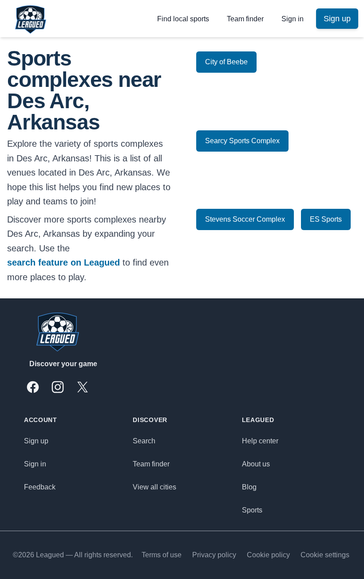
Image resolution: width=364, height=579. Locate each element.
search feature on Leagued (63, 262)
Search (144, 441)
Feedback (39, 487)
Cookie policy (268, 555)
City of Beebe (226, 62)
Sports (252, 510)
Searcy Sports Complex (242, 141)
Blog (249, 487)
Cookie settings (325, 555)
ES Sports (326, 219)
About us (256, 464)
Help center (260, 441)
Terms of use (162, 555)
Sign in (292, 19)
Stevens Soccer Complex (245, 219)
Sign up (36, 441)
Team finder (245, 19)
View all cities (154, 487)
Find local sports (183, 19)
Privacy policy (214, 555)
